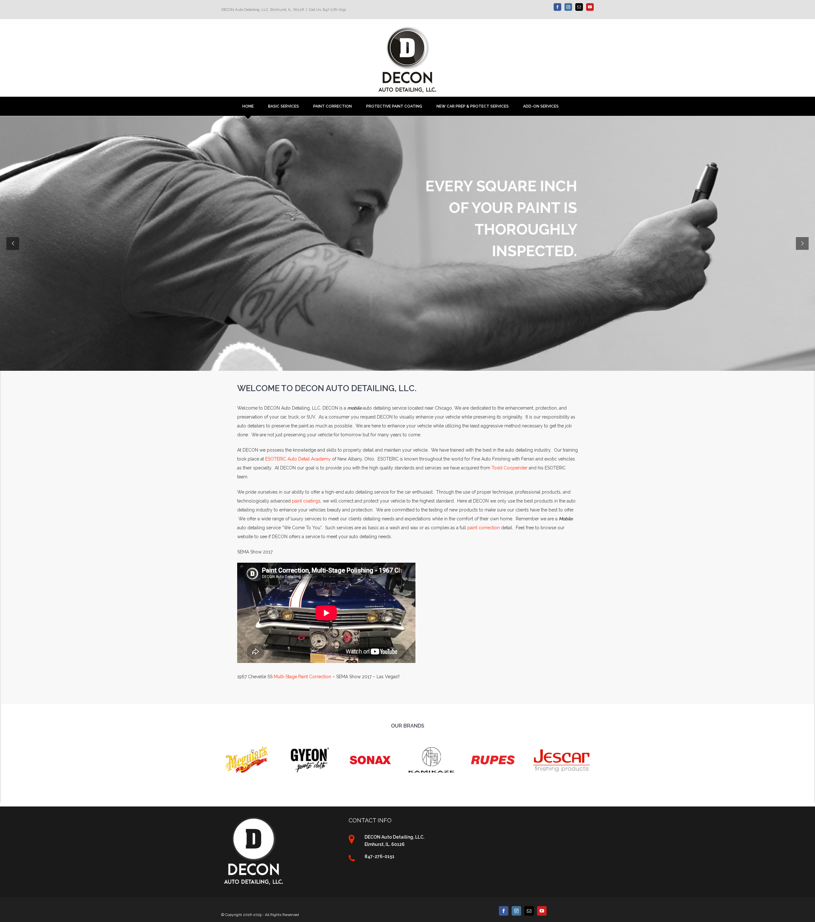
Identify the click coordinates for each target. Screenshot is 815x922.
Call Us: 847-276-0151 (327, 9)
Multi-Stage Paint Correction (302, 676)
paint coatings (306, 500)
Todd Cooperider (510, 467)
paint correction (483, 527)
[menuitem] (255, 106)
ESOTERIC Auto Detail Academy (298, 458)
